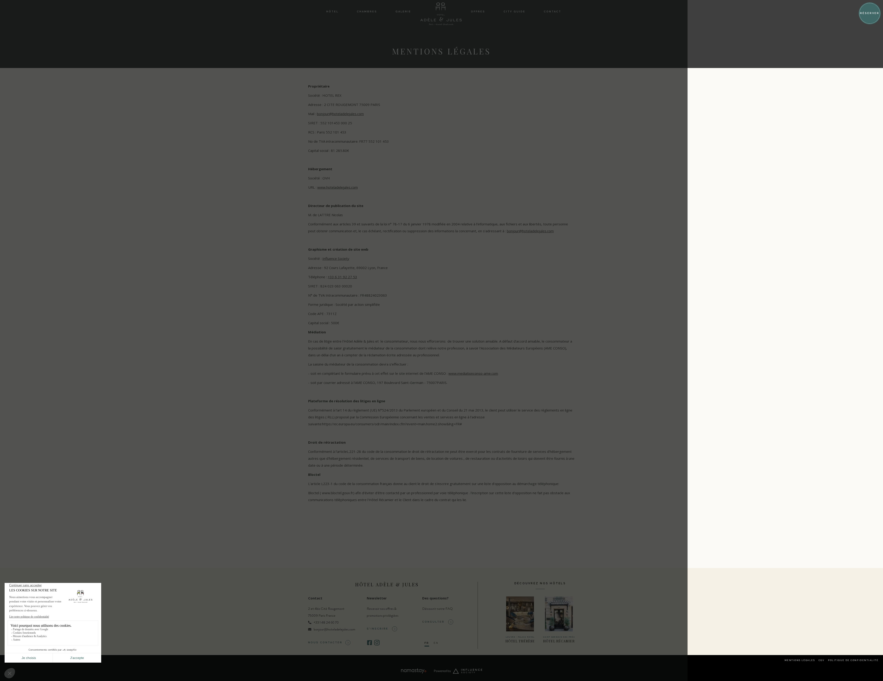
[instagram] (377, 644)
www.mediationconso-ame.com (473, 373)
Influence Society (335, 258)
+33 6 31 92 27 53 (342, 277)
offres (478, 11)
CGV (821, 660)
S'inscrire (377, 628)
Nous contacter (325, 642)
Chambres (367, 11)
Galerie (403, 11)
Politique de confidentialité (853, 660)
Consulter (433, 621)
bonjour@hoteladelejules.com (340, 113)
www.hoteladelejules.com (337, 187)
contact (552, 11)
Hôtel (332, 11)
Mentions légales (800, 660)
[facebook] (369, 644)
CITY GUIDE (514, 11)
